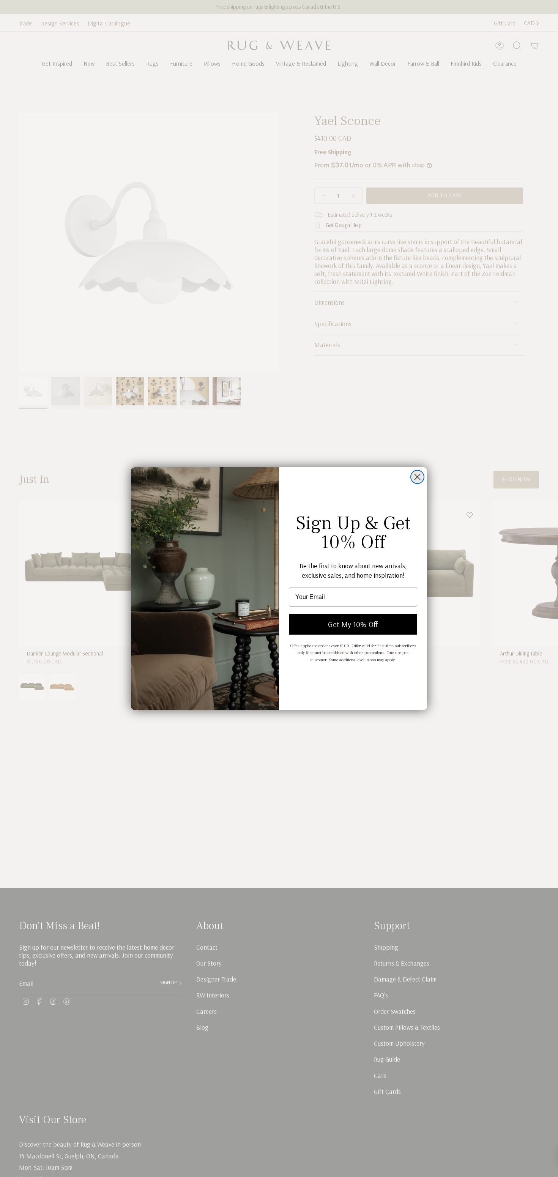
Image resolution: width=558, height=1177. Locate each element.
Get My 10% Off (353, 624)
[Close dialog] (417, 477)
